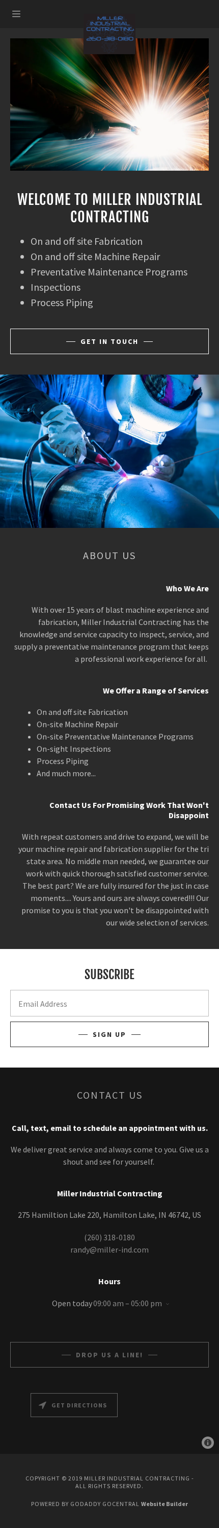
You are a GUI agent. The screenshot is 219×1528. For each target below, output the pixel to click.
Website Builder (164, 1504)
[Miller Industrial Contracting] (109, 34)
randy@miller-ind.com (109, 1249)
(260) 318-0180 (109, 1237)
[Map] (109, 1421)
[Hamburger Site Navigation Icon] (26, 14)
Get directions (79, 1405)
